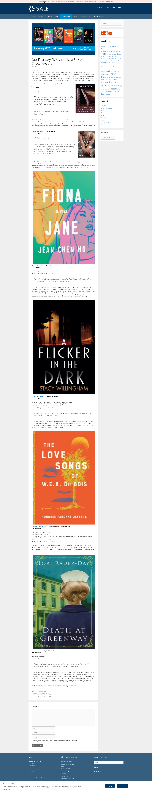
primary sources (112, 77)
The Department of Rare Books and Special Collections (49, 84)
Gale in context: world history (115, 64)
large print (117, 71)
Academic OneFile (112, 49)
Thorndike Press (65, 16)
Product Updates (85, 16)
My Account (100, 7)
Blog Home (33, 16)
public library (116, 85)
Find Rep (113, 7)
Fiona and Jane (36, 266)
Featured (35, 691)
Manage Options (110, 786)
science (118, 89)
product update (109, 79)
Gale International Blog (99, 16)
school (107, 89)
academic (105, 46)
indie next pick (37, 693)
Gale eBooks (109, 58)
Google (103, 69)
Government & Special (35, 778)
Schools (50, 16)
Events (75, 16)
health (106, 68)
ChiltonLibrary (108, 51)
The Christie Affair (37, 131)
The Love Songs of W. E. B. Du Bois (42, 526)
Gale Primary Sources (107, 67)
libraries (103, 74)
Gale (115, 53)
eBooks (104, 53)
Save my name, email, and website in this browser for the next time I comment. (55, 741)
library (107, 74)
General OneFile (117, 67)
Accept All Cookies (122, 786)
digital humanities (116, 51)
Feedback (120, 7)
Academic (42, 16)
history (102, 71)
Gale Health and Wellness (109, 60)
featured (111, 54)
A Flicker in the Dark (38, 396)
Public (56, 16)
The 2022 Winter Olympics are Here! (42, 696)
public (109, 82)
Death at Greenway (38, 651)
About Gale (31, 766)
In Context (108, 71)
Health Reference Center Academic (114, 68)
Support (107, 7)
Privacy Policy (6, 789)
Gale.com (31, 764)
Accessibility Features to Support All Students (44, 694)
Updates (108, 94)
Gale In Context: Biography (111, 62)
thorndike (108, 91)
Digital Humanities (106, 108)
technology (103, 91)
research (103, 89)
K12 (113, 71)
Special (103, 120)
